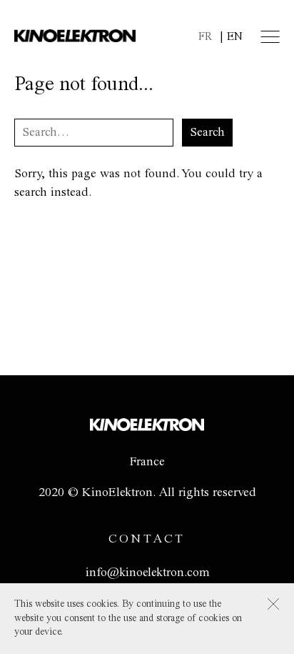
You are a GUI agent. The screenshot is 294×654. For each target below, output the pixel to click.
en (235, 37)
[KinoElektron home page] (147, 427)
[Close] (273, 604)
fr (205, 37)
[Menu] (270, 36)
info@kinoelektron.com (147, 572)
